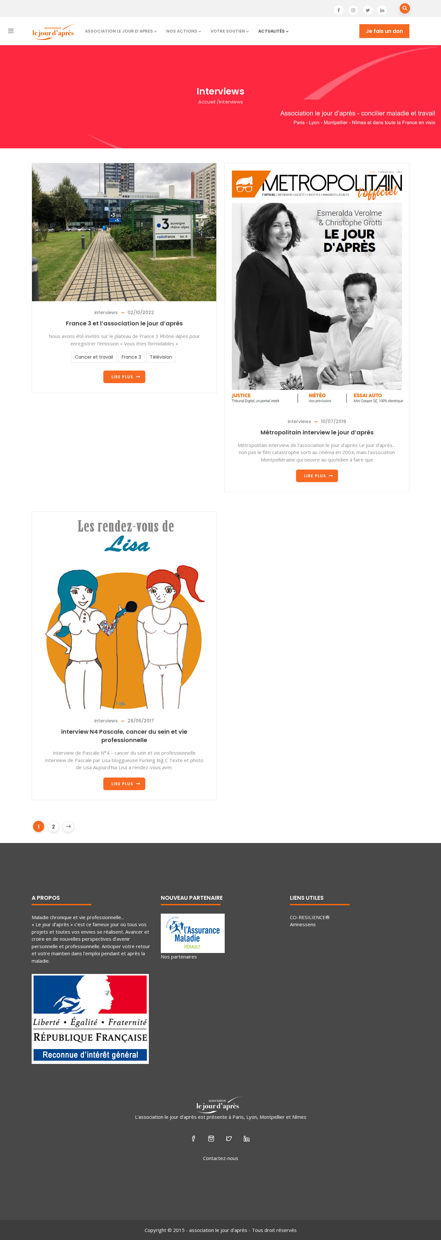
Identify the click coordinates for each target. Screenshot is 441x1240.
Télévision (161, 357)
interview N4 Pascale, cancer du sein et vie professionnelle (124, 736)
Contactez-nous (220, 1158)
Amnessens (303, 924)
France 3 (131, 357)
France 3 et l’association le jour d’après (124, 323)
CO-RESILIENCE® (310, 917)
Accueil (206, 101)
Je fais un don (384, 31)
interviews (106, 312)
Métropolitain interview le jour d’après (317, 432)
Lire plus (122, 377)
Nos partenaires (179, 956)
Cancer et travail (94, 357)
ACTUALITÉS (271, 31)
